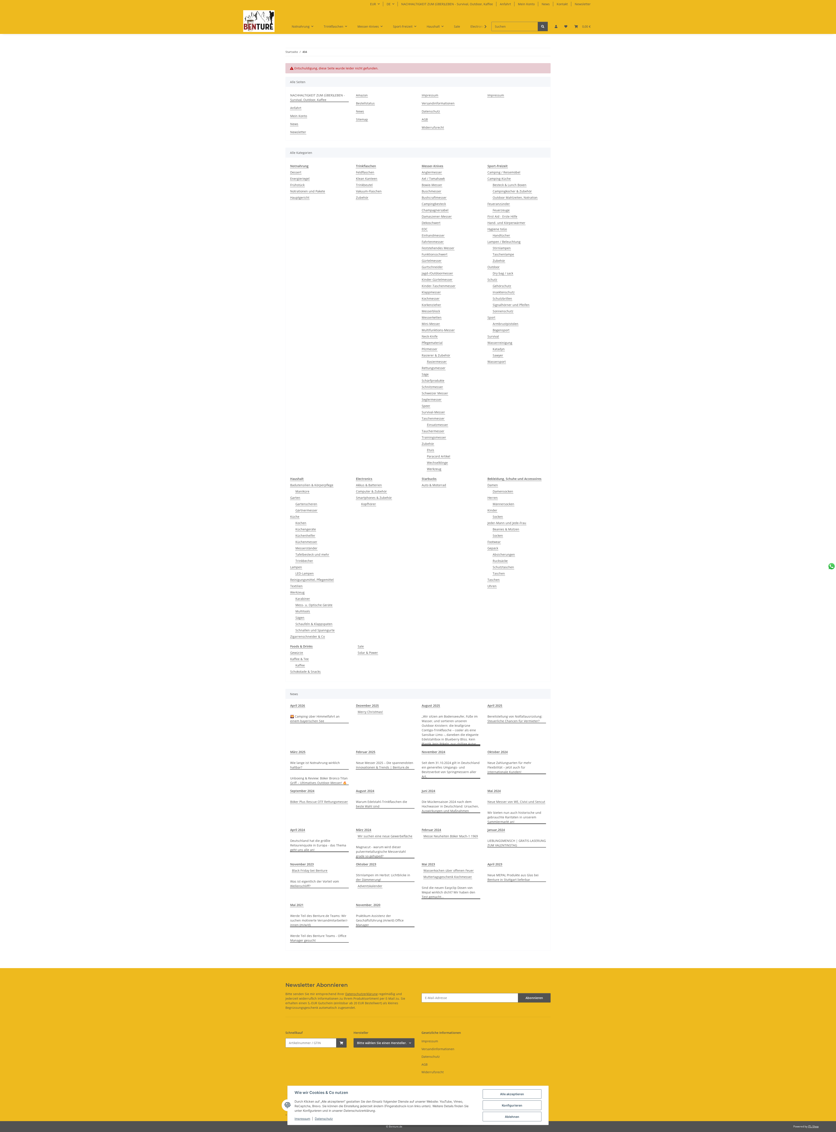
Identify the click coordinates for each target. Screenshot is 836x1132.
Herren (492, 498)
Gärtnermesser (306, 510)
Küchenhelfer (305, 535)
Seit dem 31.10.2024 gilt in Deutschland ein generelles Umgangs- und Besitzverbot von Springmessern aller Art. (451, 770)
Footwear (494, 542)
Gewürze (296, 653)
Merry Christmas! (370, 712)
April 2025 (494, 705)
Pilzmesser (429, 349)
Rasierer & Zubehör (436, 355)
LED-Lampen (304, 573)
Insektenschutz (504, 292)
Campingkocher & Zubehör (512, 191)
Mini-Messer (431, 324)
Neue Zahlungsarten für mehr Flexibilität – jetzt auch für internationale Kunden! (509, 767)
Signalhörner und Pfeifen (511, 305)
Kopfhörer (368, 504)
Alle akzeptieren (512, 1094)
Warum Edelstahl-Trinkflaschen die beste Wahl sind (381, 804)
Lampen (296, 567)
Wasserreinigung (499, 343)
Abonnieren (534, 998)
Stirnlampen (502, 248)
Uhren (492, 586)
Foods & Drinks (301, 646)
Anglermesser (432, 172)
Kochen (300, 523)
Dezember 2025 (367, 705)
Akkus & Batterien (369, 485)
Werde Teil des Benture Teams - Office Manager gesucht (318, 938)
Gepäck (492, 548)
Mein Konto (526, 4)
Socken (498, 517)
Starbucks (429, 479)
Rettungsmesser (433, 368)
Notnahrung (299, 166)
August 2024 (365, 791)
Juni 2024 (428, 791)
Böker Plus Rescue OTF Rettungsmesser (319, 802)
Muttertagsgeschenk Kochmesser (447, 877)
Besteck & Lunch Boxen (509, 185)
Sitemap (362, 119)
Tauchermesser (433, 431)
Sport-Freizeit (497, 166)
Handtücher (501, 235)
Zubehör (362, 197)
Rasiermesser (437, 362)
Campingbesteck (434, 204)
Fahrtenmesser (433, 242)
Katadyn (499, 349)
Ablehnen (512, 1117)
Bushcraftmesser (434, 197)
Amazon (362, 95)
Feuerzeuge (501, 210)
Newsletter (583, 4)
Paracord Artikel (438, 456)
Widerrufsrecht (433, 127)
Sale (361, 646)
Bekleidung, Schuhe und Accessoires (514, 479)
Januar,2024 (496, 830)
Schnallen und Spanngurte (315, 630)
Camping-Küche (499, 179)
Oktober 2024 (497, 752)
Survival (493, 336)
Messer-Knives (432, 166)
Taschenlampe (503, 254)
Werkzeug (434, 469)
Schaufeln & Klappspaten (313, 624)
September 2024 (302, 791)
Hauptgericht (299, 197)
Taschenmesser (433, 418)
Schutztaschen (503, 567)
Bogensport (501, 330)
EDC (425, 229)
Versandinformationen (438, 103)
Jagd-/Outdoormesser (437, 273)
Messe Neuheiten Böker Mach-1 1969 (450, 836)
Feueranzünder (498, 204)
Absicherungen (504, 554)
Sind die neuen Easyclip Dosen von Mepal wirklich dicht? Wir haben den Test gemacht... (448, 892)
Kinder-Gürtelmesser (437, 280)
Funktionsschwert (434, 254)
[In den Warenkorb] (341, 1043)
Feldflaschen (365, 172)
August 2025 (431, 705)
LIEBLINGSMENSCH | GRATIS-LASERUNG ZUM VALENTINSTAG (516, 843)
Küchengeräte (305, 529)
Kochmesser (431, 298)
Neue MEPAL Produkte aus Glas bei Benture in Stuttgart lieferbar (513, 877)
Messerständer (306, 548)
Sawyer (498, 355)
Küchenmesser (306, 542)
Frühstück (297, 185)
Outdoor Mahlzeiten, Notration (515, 197)
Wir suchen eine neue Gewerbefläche (385, 836)
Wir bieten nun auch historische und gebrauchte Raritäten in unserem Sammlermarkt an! (514, 817)
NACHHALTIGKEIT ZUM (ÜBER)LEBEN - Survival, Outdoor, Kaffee (447, 4)
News (546, 4)
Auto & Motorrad (434, 485)
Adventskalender (370, 886)
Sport (491, 317)
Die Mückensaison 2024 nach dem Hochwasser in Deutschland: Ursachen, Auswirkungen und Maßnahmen (450, 806)
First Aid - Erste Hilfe (502, 216)
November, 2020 (368, 905)
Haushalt (297, 479)
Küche (294, 517)
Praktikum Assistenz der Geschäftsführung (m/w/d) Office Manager (380, 920)
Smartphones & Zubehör (374, 498)
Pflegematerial (432, 343)
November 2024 (433, 752)
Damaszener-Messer (437, 216)
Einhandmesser (433, 235)
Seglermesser (432, 399)
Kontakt (562, 4)
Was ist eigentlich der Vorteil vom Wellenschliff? (314, 883)
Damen (492, 485)
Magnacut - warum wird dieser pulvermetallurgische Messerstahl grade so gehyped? (381, 851)
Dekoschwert (431, 223)
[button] (556, 26)
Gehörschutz (502, 286)
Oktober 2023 (366, 864)
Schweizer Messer (435, 393)
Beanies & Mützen (506, 529)
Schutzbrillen (502, 298)
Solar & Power (368, 653)
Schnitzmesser (432, 387)
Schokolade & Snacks (305, 671)
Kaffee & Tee (299, 659)
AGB (425, 119)
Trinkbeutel (364, 185)
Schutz (492, 280)
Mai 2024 (494, 791)
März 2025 (297, 752)
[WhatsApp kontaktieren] (831, 566)
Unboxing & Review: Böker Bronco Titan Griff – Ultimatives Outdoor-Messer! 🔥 (319, 780)
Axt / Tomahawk (433, 179)
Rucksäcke (500, 561)
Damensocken (503, 491)
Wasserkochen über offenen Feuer (448, 870)
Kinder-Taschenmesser (438, 286)
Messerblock (431, 311)
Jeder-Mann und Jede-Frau (506, 523)
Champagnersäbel (435, 210)
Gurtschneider (432, 267)
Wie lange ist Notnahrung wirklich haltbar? (315, 765)
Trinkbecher (304, 561)
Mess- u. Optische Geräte (313, 605)
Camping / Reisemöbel (503, 172)
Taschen (499, 573)
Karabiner (302, 599)
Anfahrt (505, 4)
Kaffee (300, 665)
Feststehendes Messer (438, 248)
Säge (425, 374)
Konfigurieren (512, 1105)
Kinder (492, 510)
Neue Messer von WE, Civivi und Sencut (516, 802)
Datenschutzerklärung (361, 994)
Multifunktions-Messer (438, 330)
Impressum (302, 1118)
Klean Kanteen (366, 179)
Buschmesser (431, 191)
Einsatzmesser (437, 425)
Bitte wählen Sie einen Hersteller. (382, 1043)
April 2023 (494, 864)
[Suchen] (543, 26)
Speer (426, 406)
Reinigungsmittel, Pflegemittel (312, 580)
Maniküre (302, 491)
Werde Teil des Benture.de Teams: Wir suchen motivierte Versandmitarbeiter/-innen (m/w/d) (319, 920)
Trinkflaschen (366, 166)
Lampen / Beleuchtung (504, 242)
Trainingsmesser (434, 437)
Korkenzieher (431, 305)
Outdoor (493, 267)
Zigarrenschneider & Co (307, 636)
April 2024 (297, 830)
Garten (295, 498)
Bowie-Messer (432, 185)
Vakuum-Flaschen (369, 191)
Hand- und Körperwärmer (506, 223)
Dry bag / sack (503, 273)
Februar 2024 (431, 830)
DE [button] (389, 4)
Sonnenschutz (503, 311)
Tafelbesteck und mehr (312, 554)
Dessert (295, 172)
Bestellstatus (365, 103)
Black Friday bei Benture (309, 870)
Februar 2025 (365, 752)
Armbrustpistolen (505, 324)
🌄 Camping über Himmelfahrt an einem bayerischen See (315, 718)
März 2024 (363, 830)
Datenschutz (324, 1118)
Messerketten (432, 317)
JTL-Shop (813, 1126)
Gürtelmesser (432, 261)
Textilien (296, 586)
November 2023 (302, 864)
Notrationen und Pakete (307, 191)
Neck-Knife (430, 336)
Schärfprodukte (433, 380)
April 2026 (297, 705)
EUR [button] (373, 4)
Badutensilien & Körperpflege (311, 485)
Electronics (364, 479)
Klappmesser (431, 292)
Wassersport (496, 362)
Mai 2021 (296, 905)
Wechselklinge (437, 463)
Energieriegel (300, 179)
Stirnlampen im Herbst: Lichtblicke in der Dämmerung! (383, 877)
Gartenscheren (306, 504)
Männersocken (503, 504)
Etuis (430, 450)
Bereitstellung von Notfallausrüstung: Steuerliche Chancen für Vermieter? (514, 718)
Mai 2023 (428, 864)
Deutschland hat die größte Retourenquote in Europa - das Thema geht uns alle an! (318, 845)
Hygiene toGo (497, 229)
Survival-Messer (433, 412)
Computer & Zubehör (371, 491)
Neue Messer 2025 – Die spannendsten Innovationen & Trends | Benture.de (384, 765)
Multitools (302, 611)
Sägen (299, 618)
